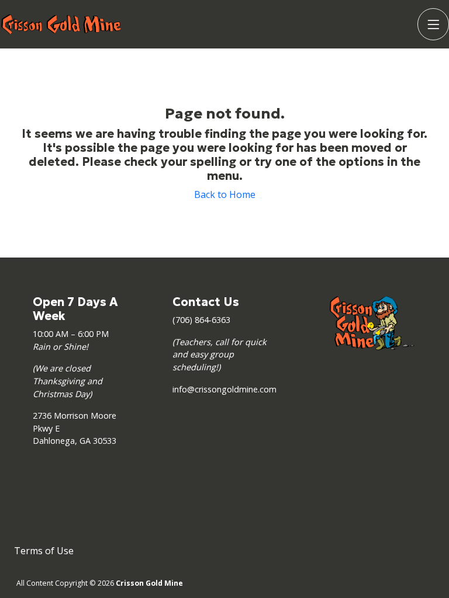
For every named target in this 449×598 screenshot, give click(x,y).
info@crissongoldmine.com (224, 389)
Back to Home (224, 194)
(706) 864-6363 (201, 319)
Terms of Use (44, 550)
